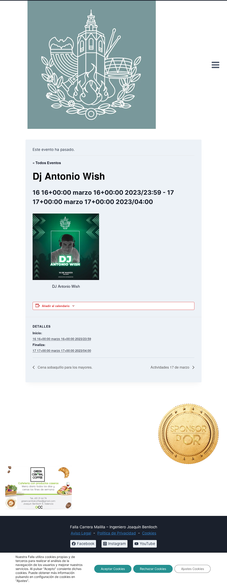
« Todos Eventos (47, 162)
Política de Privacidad (116, 533)
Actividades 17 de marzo (170, 367)
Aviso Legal (81, 533)
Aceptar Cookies (113, 569)
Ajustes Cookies (192, 569)
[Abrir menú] (215, 64)
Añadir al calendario (56, 306)
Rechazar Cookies (153, 569)
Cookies (149, 533)
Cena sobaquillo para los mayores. (64, 367)
